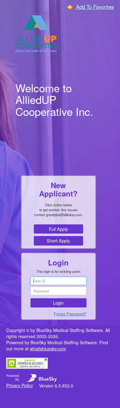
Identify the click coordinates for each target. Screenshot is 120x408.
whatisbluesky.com (48, 348)
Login (58, 302)
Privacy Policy (19, 385)
